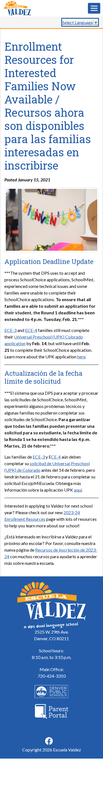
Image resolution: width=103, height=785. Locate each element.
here (81, 356)
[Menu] (94, 8)
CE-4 (56, 456)
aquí (78, 489)
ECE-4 (31, 330)
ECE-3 (10, 330)
